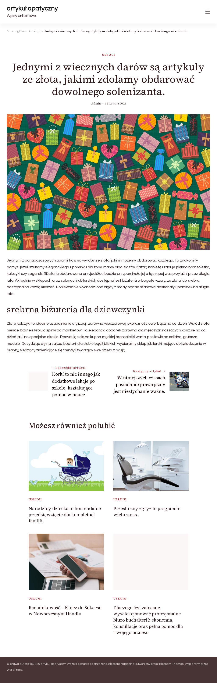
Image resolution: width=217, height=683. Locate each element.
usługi (108, 55)
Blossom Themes (171, 663)
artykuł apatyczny (32, 8)
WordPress (14, 669)
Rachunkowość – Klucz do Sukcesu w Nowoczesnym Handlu (65, 611)
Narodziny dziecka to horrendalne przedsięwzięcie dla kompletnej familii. (65, 514)
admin (96, 104)
